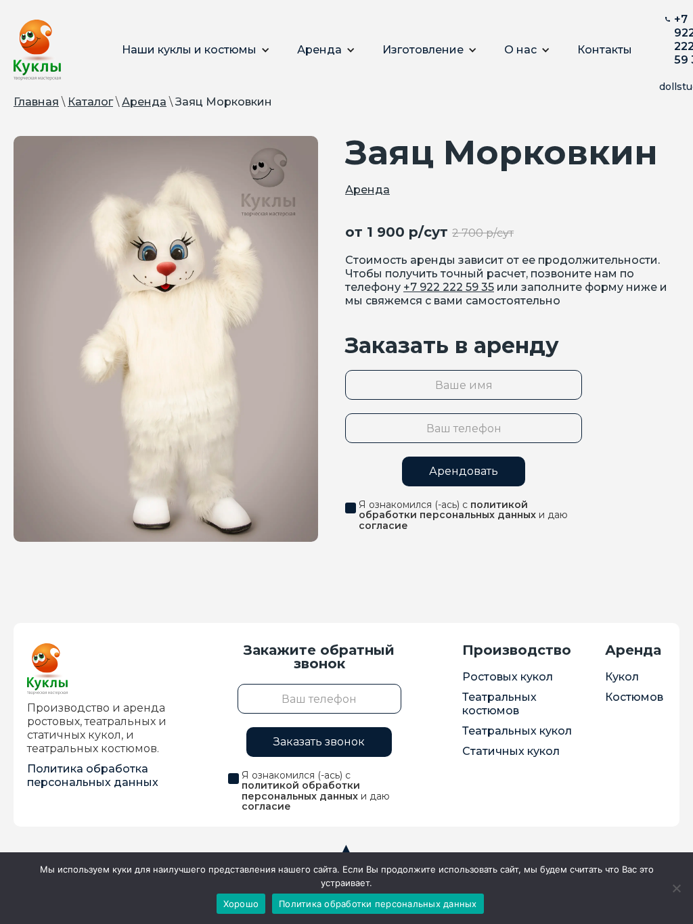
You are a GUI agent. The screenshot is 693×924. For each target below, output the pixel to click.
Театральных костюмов (499, 704)
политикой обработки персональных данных (447, 510)
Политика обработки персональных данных (378, 903)
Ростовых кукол (507, 676)
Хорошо (241, 903)
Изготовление (423, 49)
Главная (36, 101)
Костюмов (634, 697)
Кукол (622, 676)
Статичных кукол (511, 751)
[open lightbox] (166, 339)
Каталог (90, 101)
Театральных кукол (517, 730)
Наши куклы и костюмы (189, 49)
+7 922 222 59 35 (448, 287)
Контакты (604, 49)
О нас (520, 49)
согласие (383, 525)
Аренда (319, 49)
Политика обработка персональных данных (92, 775)
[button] (196, 50)
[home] (37, 50)
